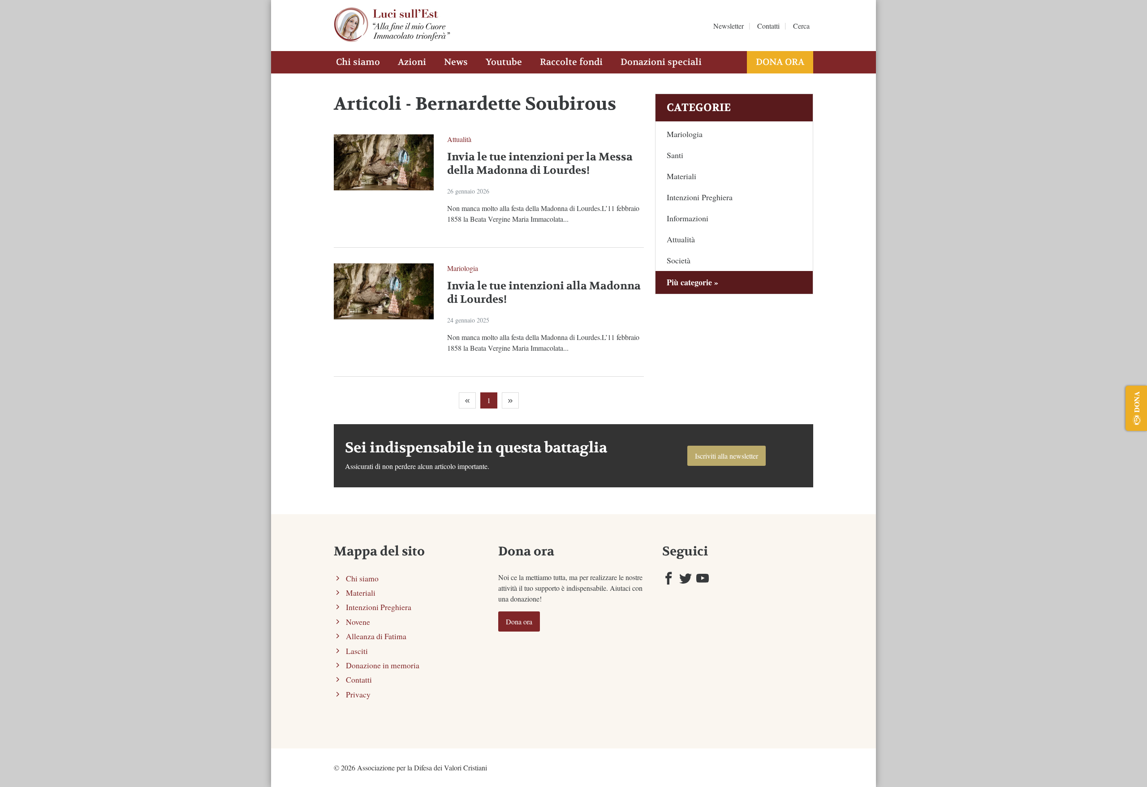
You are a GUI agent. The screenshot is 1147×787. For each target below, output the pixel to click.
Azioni (412, 62)
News (456, 62)
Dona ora (780, 62)
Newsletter (728, 25)
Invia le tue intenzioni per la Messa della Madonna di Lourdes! (540, 163)
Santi (675, 155)
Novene (358, 621)
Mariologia (462, 268)
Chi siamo (358, 62)
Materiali (681, 176)
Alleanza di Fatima (376, 636)
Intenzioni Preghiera (700, 197)
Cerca (801, 25)
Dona (1136, 402)
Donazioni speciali (661, 62)
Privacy (358, 694)
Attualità (459, 139)
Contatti (768, 25)
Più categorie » (692, 282)
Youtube (504, 62)
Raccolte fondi (571, 62)
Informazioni (687, 218)
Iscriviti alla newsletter (726, 455)
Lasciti (357, 650)
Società (678, 260)
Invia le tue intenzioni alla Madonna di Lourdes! (544, 292)
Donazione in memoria (382, 665)
